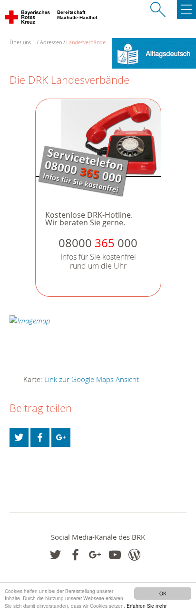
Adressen (51, 42)
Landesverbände (86, 42)
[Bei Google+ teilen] (60, 437)
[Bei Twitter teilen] (19, 437)
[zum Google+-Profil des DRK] (95, 555)
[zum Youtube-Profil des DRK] (115, 555)
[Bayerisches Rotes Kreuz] (28, 19)
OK (163, 593)
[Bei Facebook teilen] (39, 437)
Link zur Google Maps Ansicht (91, 379)
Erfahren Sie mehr (147, 605)
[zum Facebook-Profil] (55, 555)
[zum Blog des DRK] (134, 555)
